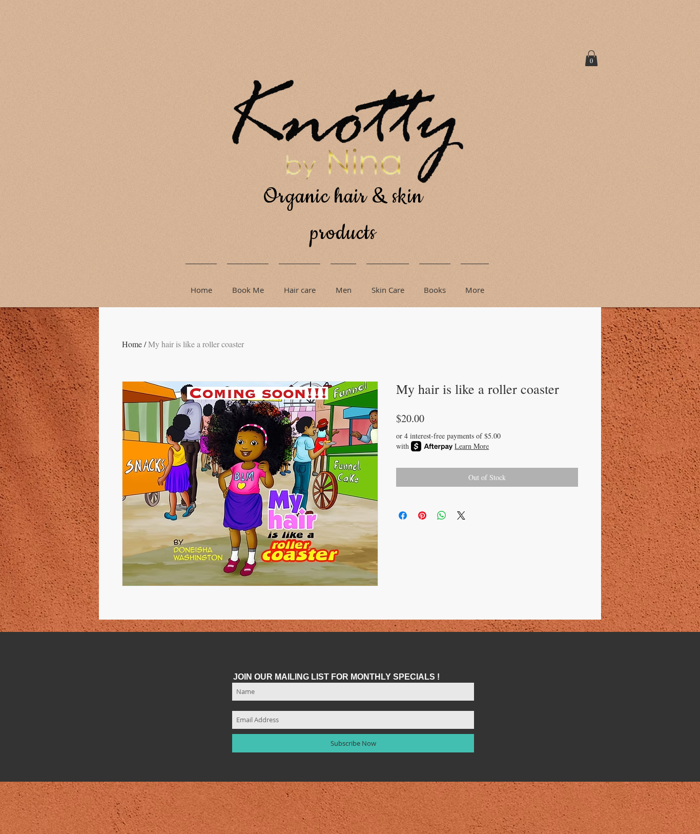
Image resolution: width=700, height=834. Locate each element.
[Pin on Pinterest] (422, 515)
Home (132, 344)
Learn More (472, 446)
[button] (591, 58)
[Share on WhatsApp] (442, 515)
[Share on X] (461, 515)
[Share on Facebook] (403, 515)
